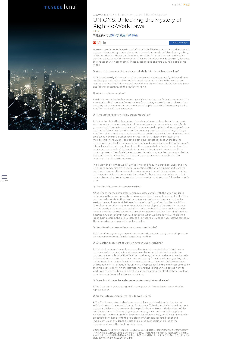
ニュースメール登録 (179, 42)
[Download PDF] (100, 43)
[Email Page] (95, 43)
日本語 (186, 4)
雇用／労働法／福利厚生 (123, 35)
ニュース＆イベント (104, 14)
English (176, 4)
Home (60, 6)
